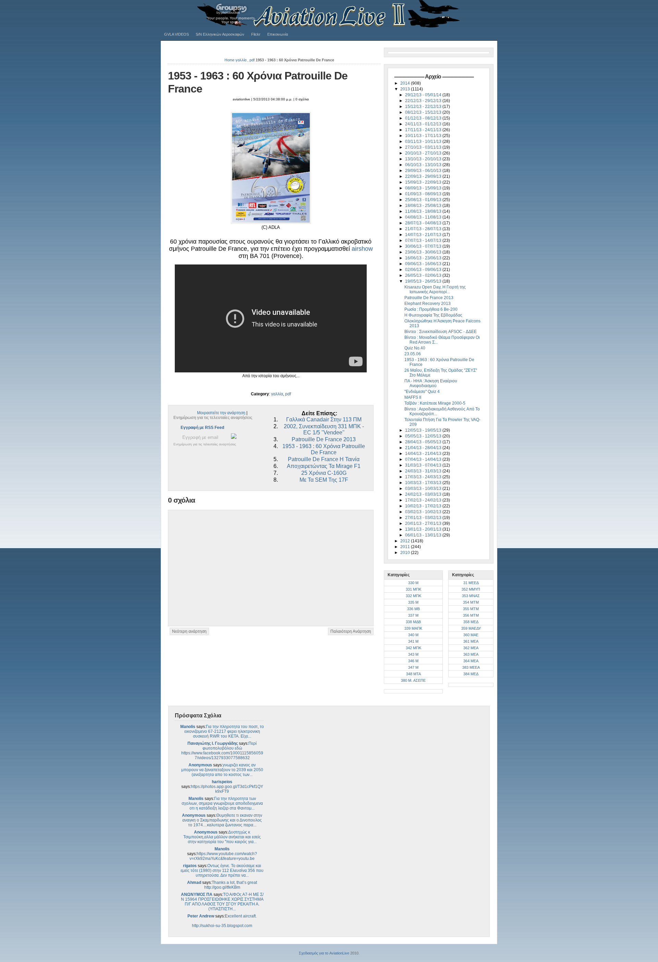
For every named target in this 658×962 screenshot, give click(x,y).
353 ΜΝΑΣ (471, 596)
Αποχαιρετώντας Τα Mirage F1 (324, 466)
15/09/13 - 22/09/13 (423, 182)
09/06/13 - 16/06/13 (423, 263)
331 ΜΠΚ (413, 589)
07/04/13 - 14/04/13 (423, 459)
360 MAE (470, 635)
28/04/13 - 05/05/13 (423, 442)
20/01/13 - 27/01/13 (423, 523)
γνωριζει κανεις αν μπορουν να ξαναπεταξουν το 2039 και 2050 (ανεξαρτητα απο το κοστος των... (222, 770)
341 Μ (413, 641)
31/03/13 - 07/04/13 (423, 465)
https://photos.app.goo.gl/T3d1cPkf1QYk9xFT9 (227, 789)
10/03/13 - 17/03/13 (423, 482)
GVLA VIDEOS (176, 34)
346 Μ (413, 661)
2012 (405, 541)
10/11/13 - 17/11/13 (423, 135)
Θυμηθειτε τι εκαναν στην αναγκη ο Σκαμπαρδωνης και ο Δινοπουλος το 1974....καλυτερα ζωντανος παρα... (222, 820)
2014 (405, 83)
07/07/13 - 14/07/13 (423, 240)
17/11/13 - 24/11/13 (423, 129)
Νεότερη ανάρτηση (189, 631)
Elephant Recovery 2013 (427, 303)
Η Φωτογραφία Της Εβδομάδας (433, 315)
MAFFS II (412, 397)
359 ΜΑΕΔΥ (471, 628)
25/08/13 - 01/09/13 (423, 199)
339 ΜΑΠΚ (413, 628)
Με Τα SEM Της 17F (324, 480)
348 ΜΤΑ (413, 674)
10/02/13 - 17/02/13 (423, 506)
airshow (362, 248)
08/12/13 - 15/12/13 (423, 112)
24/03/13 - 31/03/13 (423, 471)
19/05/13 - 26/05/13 (423, 281)
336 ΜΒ (413, 609)
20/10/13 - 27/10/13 (423, 153)
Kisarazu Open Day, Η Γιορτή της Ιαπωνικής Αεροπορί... (435, 289)
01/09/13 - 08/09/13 (423, 194)
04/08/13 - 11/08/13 (423, 217)
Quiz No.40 (414, 348)
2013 (405, 89)
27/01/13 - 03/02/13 (423, 517)
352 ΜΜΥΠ (471, 589)
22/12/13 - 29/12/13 (423, 100)
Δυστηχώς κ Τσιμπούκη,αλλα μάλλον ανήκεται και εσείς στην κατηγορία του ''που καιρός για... (222, 837)
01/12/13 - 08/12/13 (423, 118)
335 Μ (413, 602)
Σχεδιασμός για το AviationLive (324, 953)
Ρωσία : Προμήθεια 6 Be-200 (431, 309)
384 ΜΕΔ (470, 674)
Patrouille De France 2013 (324, 439)
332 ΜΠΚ (413, 596)
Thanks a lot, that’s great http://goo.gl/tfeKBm (230, 885)
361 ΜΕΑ (470, 641)
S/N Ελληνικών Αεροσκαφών (220, 34)
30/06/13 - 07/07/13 (423, 246)
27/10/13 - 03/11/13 (423, 147)
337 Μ (413, 615)
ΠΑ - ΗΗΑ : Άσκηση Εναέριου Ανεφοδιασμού (430, 383)
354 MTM (471, 602)
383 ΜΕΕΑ (471, 667)
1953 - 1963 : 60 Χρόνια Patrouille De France (323, 449)
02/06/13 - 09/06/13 (423, 269)
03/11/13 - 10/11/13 (423, 141)
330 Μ (413, 583)
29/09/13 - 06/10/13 (423, 170)
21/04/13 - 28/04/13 (423, 447)
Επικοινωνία (277, 34)
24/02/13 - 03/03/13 (423, 494)
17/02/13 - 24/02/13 (423, 500)
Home (229, 60)
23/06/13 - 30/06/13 (423, 252)
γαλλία (240, 60)
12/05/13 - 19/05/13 (423, 430)
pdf (252, 60)
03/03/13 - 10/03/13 (423, 488)
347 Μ (413, 667)
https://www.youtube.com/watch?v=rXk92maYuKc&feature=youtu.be (223, 856)
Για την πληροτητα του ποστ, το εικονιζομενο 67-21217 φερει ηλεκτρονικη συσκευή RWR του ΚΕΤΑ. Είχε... (224, 731)
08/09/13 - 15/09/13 (423, 188)
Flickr (255, 34)
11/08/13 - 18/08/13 (423, 211)
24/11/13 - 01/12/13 (423, 124)
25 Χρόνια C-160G (323, 473)
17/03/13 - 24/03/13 (423, 476)
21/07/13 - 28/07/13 (423, 228)
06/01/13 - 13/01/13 (423, 535)
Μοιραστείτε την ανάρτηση (221, 412)
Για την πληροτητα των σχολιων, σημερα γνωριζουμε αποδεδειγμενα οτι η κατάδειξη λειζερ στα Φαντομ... (222, 803)
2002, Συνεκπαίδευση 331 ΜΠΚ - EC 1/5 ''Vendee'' (324, 429)
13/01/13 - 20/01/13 (423, 529)
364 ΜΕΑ (470, 661)
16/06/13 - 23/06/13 (423, 258)
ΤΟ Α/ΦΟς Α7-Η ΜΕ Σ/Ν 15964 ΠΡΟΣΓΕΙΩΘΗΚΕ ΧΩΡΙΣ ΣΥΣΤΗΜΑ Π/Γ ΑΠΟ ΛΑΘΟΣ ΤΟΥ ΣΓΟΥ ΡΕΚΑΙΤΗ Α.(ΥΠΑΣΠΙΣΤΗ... (222, 901)
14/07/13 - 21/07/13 (423, 234)
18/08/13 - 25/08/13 (423, 205)
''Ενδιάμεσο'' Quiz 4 (422, 391)
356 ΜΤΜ (471, 615)
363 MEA (470, 654)
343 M (413, 654)
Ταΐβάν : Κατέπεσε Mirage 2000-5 (434, 403)
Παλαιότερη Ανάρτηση (350, 631)
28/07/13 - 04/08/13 (423, 223)
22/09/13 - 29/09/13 (423, 176)
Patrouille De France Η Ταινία (324, 459)
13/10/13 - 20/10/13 (423, 159)
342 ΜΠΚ (413, 648)
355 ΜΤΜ (471, 609)
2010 (405, 552)
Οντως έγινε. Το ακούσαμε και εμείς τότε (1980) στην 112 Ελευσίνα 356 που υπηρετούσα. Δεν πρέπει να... (222, 870)
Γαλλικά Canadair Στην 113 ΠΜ (324, 419)
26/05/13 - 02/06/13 (423, 275)
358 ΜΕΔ (470, 622)
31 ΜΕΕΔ (471, 583)
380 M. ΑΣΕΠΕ (413, 680)
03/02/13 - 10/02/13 (423, 511)
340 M (413, 635)
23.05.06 (412, 354)
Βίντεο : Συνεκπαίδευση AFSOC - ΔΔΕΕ (440, 331)
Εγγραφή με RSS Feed (202, 427)
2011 (405, 546)
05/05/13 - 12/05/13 (423, 436)
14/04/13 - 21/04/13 (423, 453)
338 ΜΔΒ (413, 622)
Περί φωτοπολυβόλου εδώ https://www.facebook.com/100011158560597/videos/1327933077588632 (222, 750)
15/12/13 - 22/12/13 (423, 106)
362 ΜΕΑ (470, 648)
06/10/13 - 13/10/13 (423, 164)
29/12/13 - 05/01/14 (423, 94)
